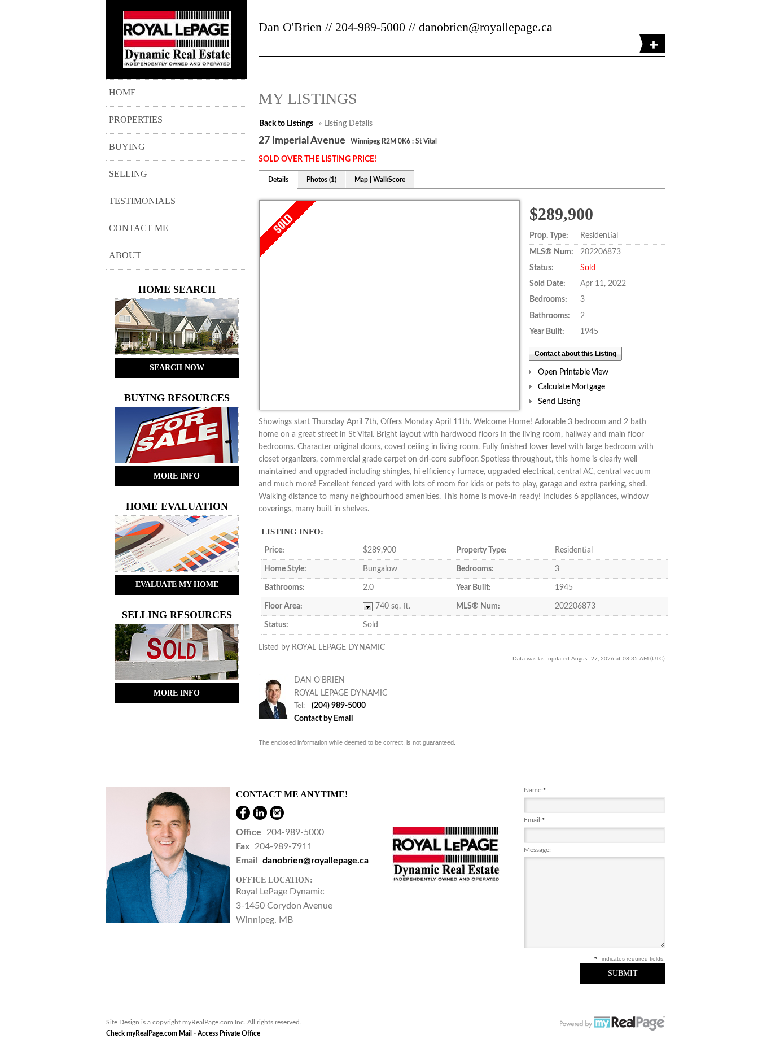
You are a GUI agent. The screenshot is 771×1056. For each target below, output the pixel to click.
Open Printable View (573, 372)
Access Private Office (229, 1033)
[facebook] (243, 813)
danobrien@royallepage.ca (315, 860)
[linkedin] (260, 813)
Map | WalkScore (379, 179)
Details (278, 179)
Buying (127, 146)
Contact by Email (323, 719)
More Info (177, 476)
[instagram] (277, 813)
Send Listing (559, 402)
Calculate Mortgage (571, 387)
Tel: (299, 706)
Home (122, 92)
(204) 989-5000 (339, 706)
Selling (128, 174)
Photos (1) (321, 179)
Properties (136, 119)
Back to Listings (286, 124)
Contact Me (138, 228)
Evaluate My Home (176, 584)
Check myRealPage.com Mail (149, 1033)
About (125, 255)
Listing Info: (292, 531)
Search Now (177, 367)
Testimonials (142, 201)
